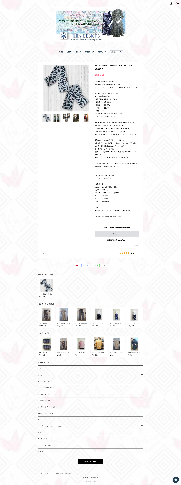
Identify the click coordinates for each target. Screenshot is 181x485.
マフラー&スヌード (44, 400)
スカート (41, 369)
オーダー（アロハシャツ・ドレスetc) (49, 426)
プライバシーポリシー (46, 473)
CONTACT (102, 52)
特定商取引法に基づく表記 (63, 473)
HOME (60, 52)
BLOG (78, 52)
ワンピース (41, 375)
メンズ (40, 420)
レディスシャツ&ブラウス (46, 394)
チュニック (41, 451)
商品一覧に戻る (90, 462)
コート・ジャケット (44, 439)
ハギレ (40, 432)
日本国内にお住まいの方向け (116, 240)
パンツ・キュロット (44, 381)
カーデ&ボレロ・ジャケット (46, 407)
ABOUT (69, 52)
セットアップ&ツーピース (46, 388)
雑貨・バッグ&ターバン (45, 413)
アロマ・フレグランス (45, 445)
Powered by (88, 481)
